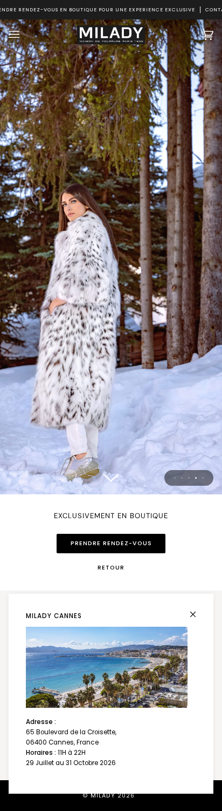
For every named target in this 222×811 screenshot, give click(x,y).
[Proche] (197, 610)
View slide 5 (203, 478)
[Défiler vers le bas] (111, 478)
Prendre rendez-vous (111, 543)
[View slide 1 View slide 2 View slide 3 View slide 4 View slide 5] (111, 256)
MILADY (103, 796)
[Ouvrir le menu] (25, 34)
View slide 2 (182, 478)
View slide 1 (175, 478)
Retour (111, 568)
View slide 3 (189, 478)
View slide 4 (196, 478)
